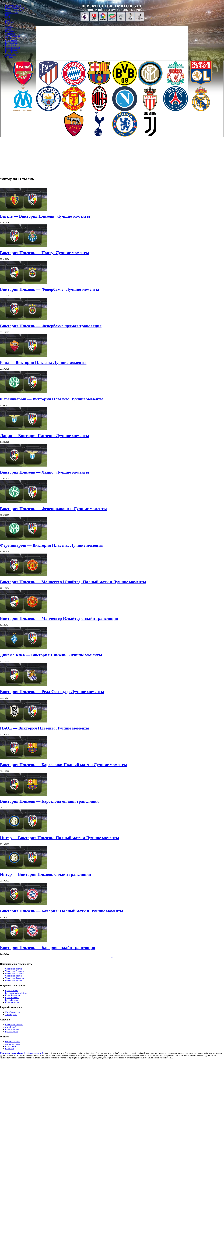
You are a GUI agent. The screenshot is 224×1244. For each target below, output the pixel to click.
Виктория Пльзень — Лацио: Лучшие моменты (44, 472)
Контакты (9, 1049)
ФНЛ (7, 17)
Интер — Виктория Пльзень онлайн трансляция (45, 874)
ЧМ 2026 (9, 57)
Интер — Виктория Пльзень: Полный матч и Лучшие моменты (59, 837)
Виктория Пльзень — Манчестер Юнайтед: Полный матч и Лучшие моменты (73, 581)
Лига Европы (11, 38)
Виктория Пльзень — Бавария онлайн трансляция (47, 947)
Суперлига (10, 33)
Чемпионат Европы (14, 1025)
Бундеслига (10, 22)
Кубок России (11, 40)
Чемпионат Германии (14, 971)
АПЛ (7, 19)
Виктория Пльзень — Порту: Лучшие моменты (44, 252)
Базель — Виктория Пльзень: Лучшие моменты (45, 216)
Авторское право (12, 1044)
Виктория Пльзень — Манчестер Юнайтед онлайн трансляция (59, 618)
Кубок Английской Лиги (16, 993)
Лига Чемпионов (12, 36)
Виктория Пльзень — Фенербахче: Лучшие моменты (49, 289)
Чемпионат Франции (14, 978)
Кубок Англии (11, 43)
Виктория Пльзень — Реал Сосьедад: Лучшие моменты (52, 691)
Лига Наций (10, 54)
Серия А (9, 26)
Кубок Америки (12, 1029)
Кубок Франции (12, 1002)
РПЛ (7, 15)
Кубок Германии (12, 47)
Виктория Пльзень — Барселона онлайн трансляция (49, 801)
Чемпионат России (13, 980)
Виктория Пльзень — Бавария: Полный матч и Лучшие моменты (61, 911)
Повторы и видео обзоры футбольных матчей (21, 1053)
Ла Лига (8, 24)
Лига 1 (8, 29)
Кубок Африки (11, 1032)
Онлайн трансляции (14, 10)
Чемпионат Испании (14, 973)
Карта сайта (10, 1046)
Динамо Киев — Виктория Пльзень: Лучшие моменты (51, 655)
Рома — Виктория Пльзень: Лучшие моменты (43, 362)
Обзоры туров (11, 12)
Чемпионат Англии (13, 969)
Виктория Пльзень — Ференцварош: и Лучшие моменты (53, 508)
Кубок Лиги (10, 45)
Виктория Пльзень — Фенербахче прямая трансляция (51, 326)
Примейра (9, 31)
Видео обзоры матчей (14, 8)
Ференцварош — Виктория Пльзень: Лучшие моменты (51, 399)
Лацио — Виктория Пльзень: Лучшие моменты (44, 435)
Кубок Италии (11, 52)
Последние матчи (13, 5)
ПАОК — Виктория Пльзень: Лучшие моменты (44, 728)
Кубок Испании (12, 50)
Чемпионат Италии (13, 976)
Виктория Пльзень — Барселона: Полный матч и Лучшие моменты (63, 764)
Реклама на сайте (12, 1042)
